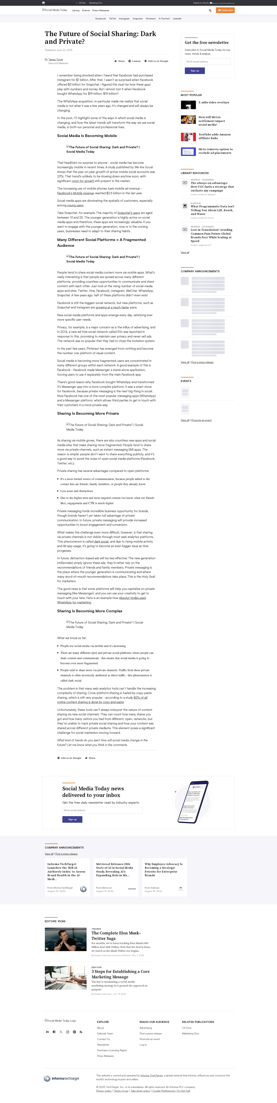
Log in (143, 1044)
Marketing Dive (95, 3)
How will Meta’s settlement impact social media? (212, 120)
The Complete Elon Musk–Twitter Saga (116, 935)
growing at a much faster (112, 307)
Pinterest (151, 18)
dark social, (101, 541)
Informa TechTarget (152, 1075)
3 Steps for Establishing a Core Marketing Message (121, 974)
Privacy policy (104, 1090)
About (100, 1027)
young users (75, 205)
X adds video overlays (214, 102)
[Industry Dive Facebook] (54, 1032)
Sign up (195, 70)
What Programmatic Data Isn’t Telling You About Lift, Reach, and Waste (212, 210)
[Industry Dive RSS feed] (81, 1032)
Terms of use (121, 1090)
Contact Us (103, 1039)
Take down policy (140, 1090)
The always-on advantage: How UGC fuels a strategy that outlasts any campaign (212, 186)
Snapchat (138, 18)
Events (86, 10)
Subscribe (227, 10)
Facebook (101, 18)
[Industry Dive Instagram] (67, 1032)
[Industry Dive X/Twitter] (60, 1032)
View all (185, 252)
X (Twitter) (164, 18)
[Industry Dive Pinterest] (74, 1032)
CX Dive (82, 3)
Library (76, 10)
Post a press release (202, 362)
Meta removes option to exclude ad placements (216, 151)
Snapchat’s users (129, 213)
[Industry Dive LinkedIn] (47, 1032)
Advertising (146, 1027)
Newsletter (103, 1044)
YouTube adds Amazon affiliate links (215, 136)
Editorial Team (105, 1033)
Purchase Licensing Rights (112, 1050)
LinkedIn (177, 18)
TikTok (112, 18)
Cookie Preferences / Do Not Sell (171, 1090)
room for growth (83, 181)
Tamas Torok (55, 59)
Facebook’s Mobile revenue (75, 193)
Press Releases (100, 10)
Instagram (124, 18)
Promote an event (201, 420)
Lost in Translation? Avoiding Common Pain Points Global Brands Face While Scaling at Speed (212, 235)
